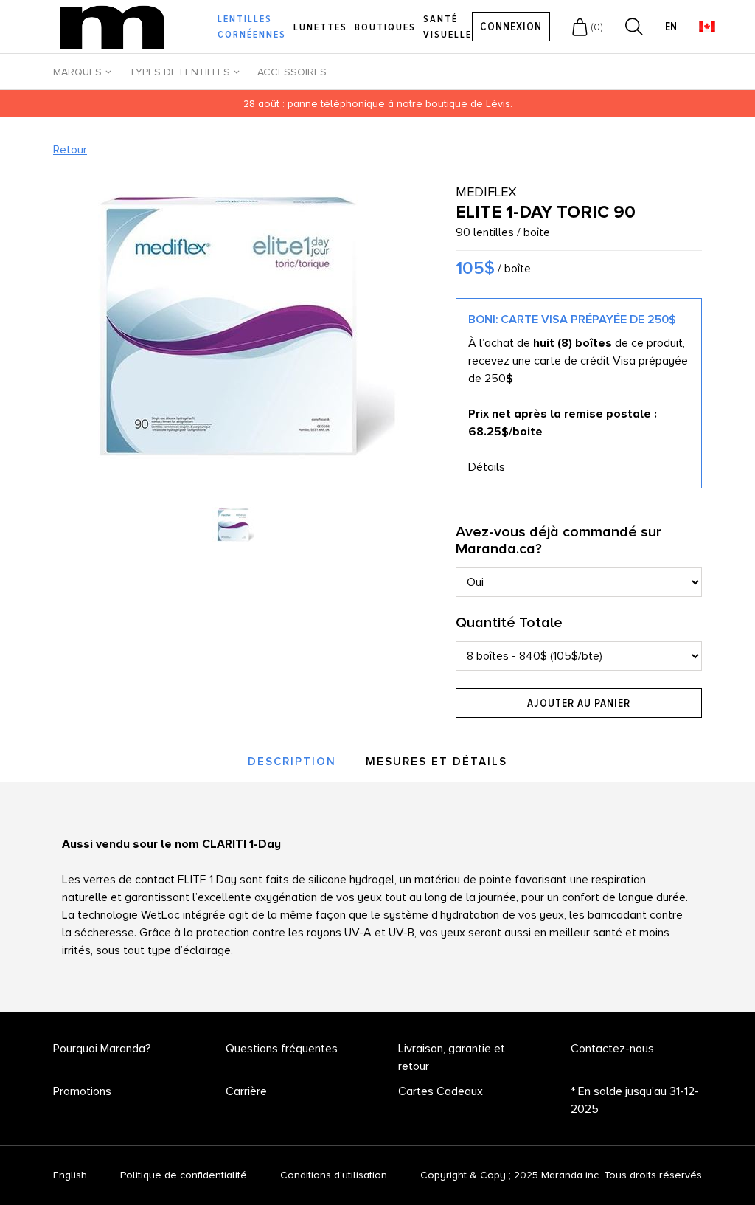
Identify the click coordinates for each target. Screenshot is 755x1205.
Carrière (246, 1091)
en (671, 26)
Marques (77, 72)
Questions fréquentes (282, 1048)
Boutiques (385, 27)
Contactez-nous (612, 1048)
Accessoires (292, 72)
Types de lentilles (179, 72)
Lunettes (320, 27)
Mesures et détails (436, 761)
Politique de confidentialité (183, 1175)
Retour (70, 149)
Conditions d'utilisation (333, 1175)
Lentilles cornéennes (252, 27)
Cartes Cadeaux (440, 1091)
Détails (486, 467)
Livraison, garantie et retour (451, 1057)
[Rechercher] (634, 26)
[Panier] (580, 26)
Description (292, 761)
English (70, 1175)
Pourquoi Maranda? (102, 1048)
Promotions (82, 1091)
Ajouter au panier (578, 703)
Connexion (511, 26)
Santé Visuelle (447, 27)
